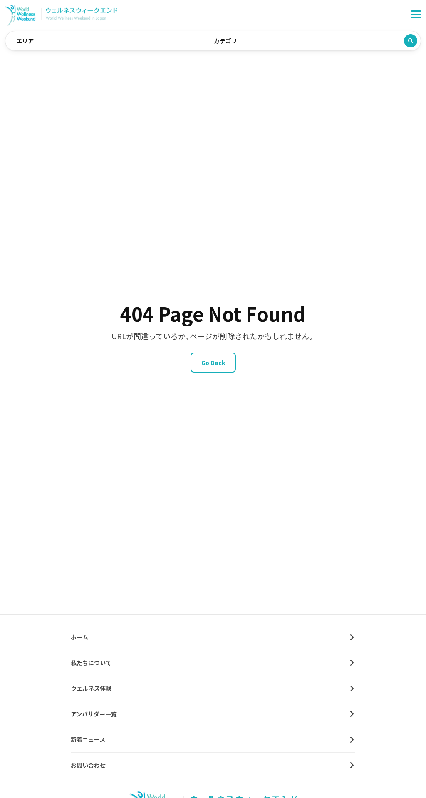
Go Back (213, 362)
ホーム (79, 637)
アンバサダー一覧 (94, 714)
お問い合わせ (88, 765)
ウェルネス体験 (91, 688)
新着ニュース (88, 739)
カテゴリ (225, 41)
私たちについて (91, 663)
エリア (25, 41)
